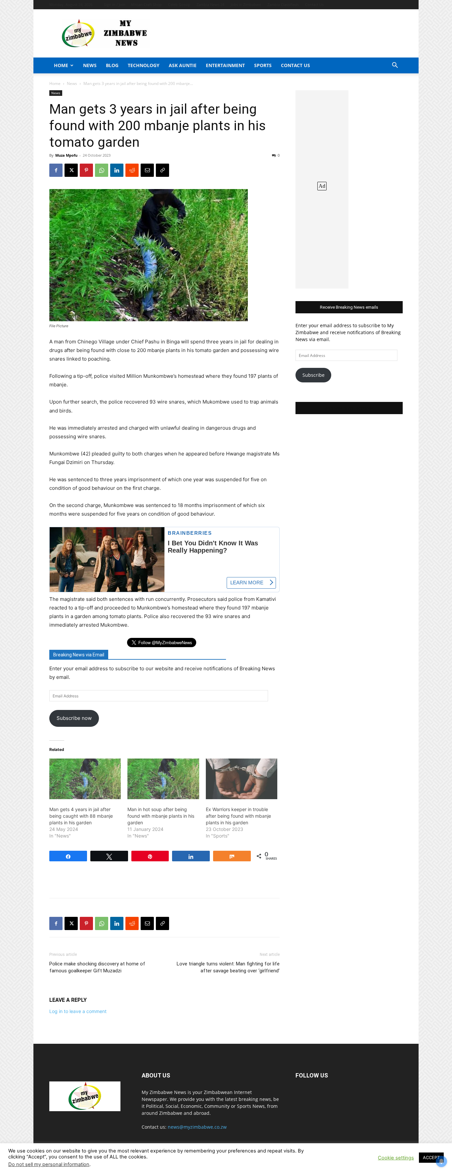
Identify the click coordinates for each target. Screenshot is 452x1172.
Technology (143, 65)
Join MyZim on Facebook (349, 408)
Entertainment (225, 65)
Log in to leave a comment (78, 1011)
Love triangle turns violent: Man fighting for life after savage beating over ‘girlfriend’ (228, 967)
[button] (395, 66)
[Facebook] (56, 170)
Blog (112, 65)
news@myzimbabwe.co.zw (197, 1127)
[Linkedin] (116, 170)
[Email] (147, 170)
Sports (263, 65)
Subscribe (313, 375)
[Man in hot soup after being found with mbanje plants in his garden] (163, 779)
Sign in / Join (114, 4)
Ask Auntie (183, 65)
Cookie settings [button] (396, 1158)
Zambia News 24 (210, 4)
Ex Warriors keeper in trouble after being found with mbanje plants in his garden (238, 815)
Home (61, 65)
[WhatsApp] (101, 170)
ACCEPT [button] (431, 1157)
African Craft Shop (146, 4)
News (90, 65)
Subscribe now (74, 718)
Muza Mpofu (66, 155)
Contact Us (314, 4)
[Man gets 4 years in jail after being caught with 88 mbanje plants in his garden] (85, 779)
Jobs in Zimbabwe (246, 4)
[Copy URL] (162, 170)
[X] (71, 170)
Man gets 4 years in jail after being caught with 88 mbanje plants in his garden (81, 815)
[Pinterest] (86, 170)
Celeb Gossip (179, 4)
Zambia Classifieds (283, 4)
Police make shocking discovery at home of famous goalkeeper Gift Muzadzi (97, 967)
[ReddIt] (132, 170)
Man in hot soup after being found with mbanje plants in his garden (160, 815)
